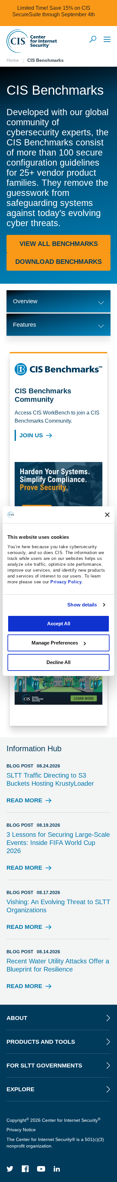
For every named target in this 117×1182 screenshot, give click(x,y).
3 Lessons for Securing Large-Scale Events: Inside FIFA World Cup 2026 (58, 842)
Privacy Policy (66, 581)
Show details (82, 604)
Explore (20, 1089)
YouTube (41, 1169)
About (16, 1018)
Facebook (25, 1168)
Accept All (58, 623)
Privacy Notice (21, 1129)
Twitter (10, 1169)
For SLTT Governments (44, 1065)
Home (12, 60)
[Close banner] (107, 514)
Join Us (31, 435)
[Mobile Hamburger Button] (107, 39)
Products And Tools (40, 1042)
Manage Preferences (55, 642)
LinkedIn (57, 1169)
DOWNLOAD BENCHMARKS (58, 261)
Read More (24, 802)
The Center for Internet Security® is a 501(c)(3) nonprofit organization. (55, 1142)
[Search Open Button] (93, 40)
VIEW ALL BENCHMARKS (59, 243)
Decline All (58, 662)
